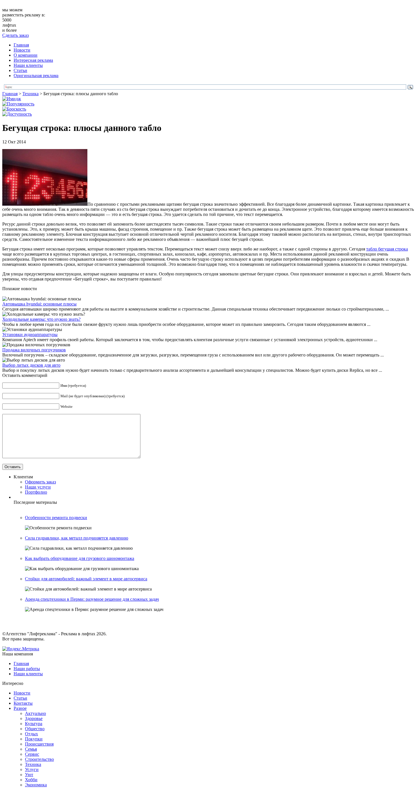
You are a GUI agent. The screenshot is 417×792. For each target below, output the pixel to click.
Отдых (31, 733)
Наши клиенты (28, 65)
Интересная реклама (33, 60)
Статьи (20, 70)
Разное (20, 708)
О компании (25, 55)
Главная (21, 45)
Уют (29, 774)
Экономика (36, 784)
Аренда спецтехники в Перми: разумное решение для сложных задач (92, 599)
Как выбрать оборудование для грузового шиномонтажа (79, 558)
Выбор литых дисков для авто (31, 365)
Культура (33, 723)
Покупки (34, 738)
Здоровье (34, 718)
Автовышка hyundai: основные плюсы (39, 303)
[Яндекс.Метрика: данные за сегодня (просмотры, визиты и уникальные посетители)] (20, 648)
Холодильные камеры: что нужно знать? (41, 319)
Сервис (32, 754)
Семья (31, 749)
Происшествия (39, 744)
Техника (30, 93)
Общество (35, 728)
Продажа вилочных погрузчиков (34, 349)
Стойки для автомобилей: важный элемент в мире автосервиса (86, 578)
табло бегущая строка (387, 249)
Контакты (23, 703)
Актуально (35, 713)
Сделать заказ (15, 35)
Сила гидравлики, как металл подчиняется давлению (76, 538)
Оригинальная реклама (36, 75)
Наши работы (27, 668)
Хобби (31, 779)
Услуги (32, 769)
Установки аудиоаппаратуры (30, 334)
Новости (22, 50)
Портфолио (36, 492)
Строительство (39, 759)
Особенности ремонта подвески (56, 517)
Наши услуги (38, 487)
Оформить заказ (40, 481)
